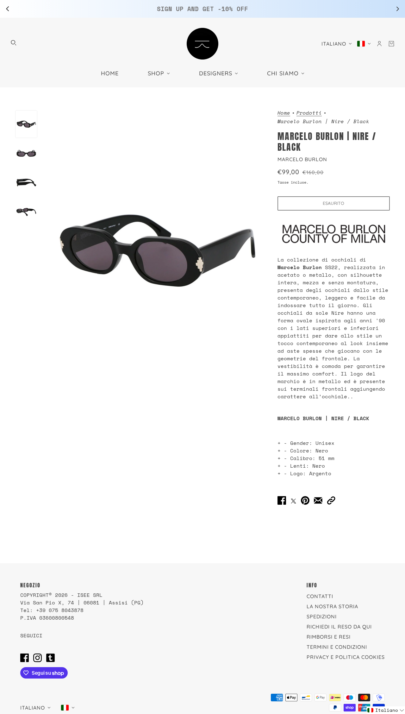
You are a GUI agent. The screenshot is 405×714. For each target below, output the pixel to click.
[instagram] (37, 658)
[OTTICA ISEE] (202, 44)
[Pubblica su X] (293, 500)
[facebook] (24, 658)
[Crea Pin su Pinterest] (305, 501)
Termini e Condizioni (337, 647)
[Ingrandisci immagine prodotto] (157, 250)
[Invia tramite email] (318, 501)
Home (283, 113)
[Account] (379, 43)
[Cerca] (13, 42)
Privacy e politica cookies (346, 657)
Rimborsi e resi (329, 637)
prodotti (309, 113)
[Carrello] (391, 43)
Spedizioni (322, 616)
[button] (331, 501)
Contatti (320, 596)
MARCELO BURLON (302, 159)
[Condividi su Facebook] (282, 501)
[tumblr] (50, 658)
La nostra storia (332, 606)
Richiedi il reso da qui (339, 626)
